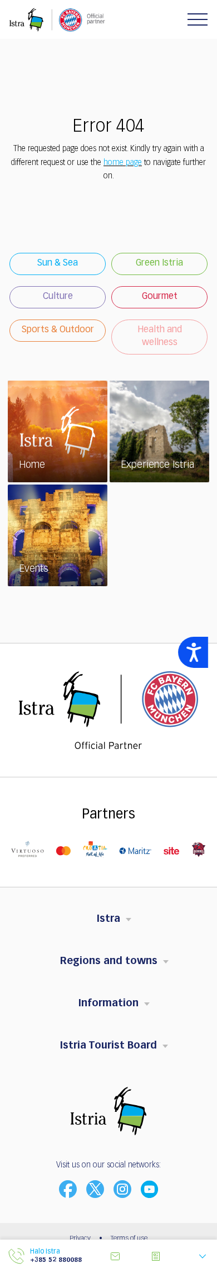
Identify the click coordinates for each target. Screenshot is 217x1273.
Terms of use (129, 1238)
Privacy (80, 1238)
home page (122, 163)
